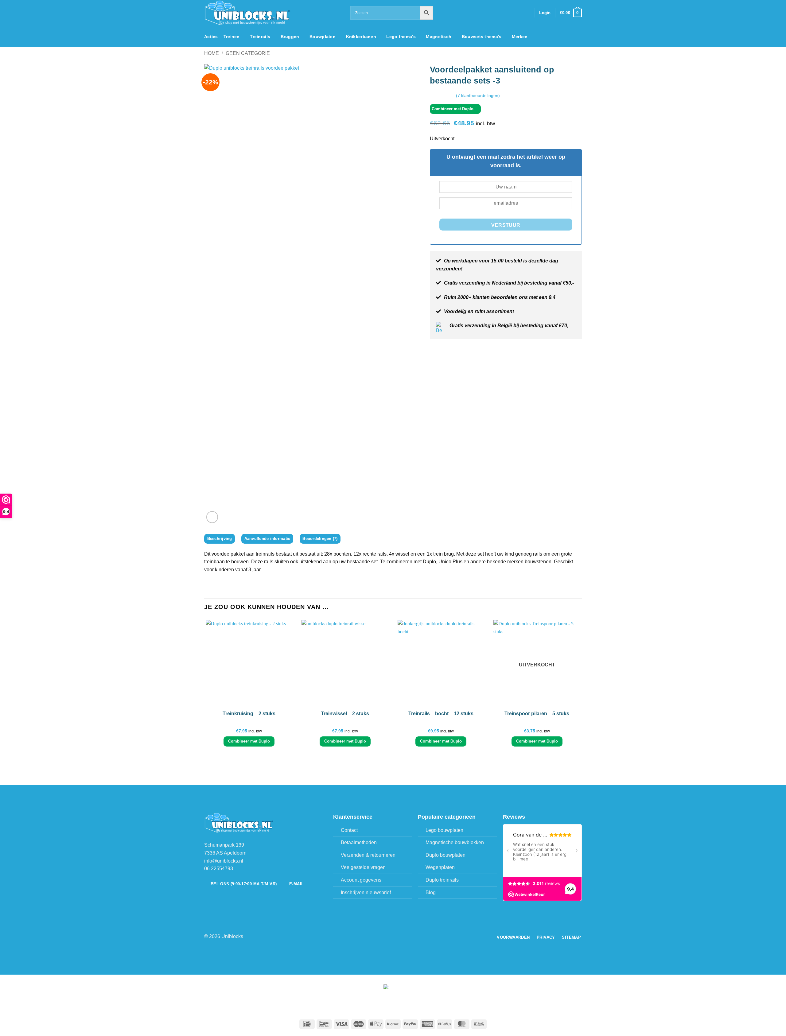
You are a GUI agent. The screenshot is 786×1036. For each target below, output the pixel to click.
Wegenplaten (440, 867)
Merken (520, 36)
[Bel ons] (525, 13)
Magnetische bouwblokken (455, 842)
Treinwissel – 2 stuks (345, 713)
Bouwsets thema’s (482, 36)
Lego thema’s (400, 36)
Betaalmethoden (359, 842)
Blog (431, 892)
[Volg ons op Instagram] (510, 13)
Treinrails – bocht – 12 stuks (440, 713)
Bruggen (290, 36)
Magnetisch (438, 36)
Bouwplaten (322, 36)
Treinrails (260, 36)
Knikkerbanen (361, 36)
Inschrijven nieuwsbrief (366, 892)
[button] (545, 12)
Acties (211, 36)
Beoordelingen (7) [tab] (319, 538)
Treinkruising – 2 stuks (249, 713)
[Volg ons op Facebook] (502, 13)
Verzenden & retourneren (368, 855)
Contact (349, 830)
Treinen (232, 36)
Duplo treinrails (442, 880)
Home (211, 53)
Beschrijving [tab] (219, 538)
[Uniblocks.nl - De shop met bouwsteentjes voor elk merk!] (272, 13)
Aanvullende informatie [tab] (267, 538)
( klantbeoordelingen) (478, 95)
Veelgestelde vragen (363, 867)
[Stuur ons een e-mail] (518, 13)
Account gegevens (361, 880)
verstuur (505, 225)
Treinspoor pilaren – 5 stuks (536, 713)
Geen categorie (248, 53)
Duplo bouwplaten (445, 855)
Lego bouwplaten (444, 830)
